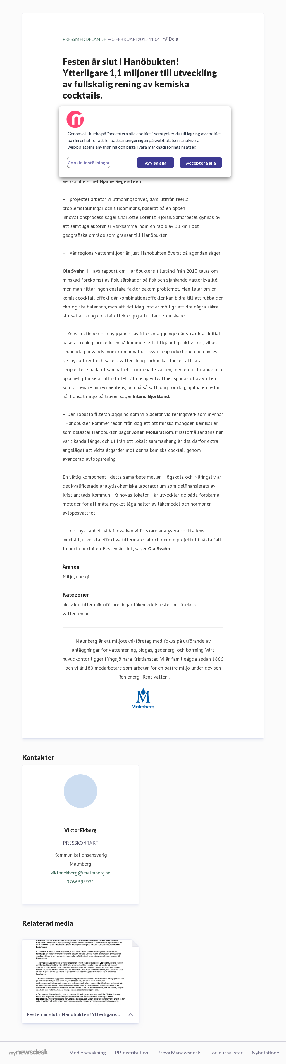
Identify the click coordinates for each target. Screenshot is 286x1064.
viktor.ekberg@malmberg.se (80, 872)
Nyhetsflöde (265, 1052)
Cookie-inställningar (89, 162)
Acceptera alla (201, 162)
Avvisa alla (155, 162)
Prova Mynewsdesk (178, 1052)
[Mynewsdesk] (29, 1052)
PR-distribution (131, 1052)
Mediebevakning (87, 1052)
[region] (145, 141)
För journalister (226, 1052)
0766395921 (80, 881)
